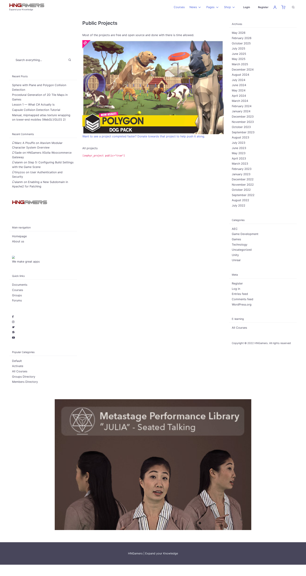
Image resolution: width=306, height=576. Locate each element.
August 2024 (240, 74)
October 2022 (241, 189)
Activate (17, 366)
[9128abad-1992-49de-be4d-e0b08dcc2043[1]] (152, 87)
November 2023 (243, 122)
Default (17, 361)
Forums (17, 300)
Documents (19, 284)
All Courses (19, 371)
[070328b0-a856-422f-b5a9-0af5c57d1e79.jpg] (153, 464)
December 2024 (243, 69)
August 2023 (240, 137)
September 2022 (243, 195)
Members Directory (25, 381)
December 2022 (243, 179)
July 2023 (238, 142)
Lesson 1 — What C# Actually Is (33, 104)
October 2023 (241, 127)
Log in (236, 288)
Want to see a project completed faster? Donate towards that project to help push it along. (143, 136)
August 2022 (240, 200)
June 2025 (239, 54)
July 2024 (238, 80)
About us (18, 241)
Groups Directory (23, 376)
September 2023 (243, 132)
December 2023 (243, 116)
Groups (17, 295)
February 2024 (241, 106)
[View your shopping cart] (283, 7)
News (193, 7)
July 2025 (238, 48)
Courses (179, 7)
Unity (235, 255)
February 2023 (241, 169)
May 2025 (238, 59)
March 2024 (240, 101)
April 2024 (239, 95)
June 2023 (239, 148)
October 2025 (241, 43)
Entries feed (240, 294)
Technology (239, 244)
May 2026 (238, 32)
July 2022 (238, 205)
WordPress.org (241, 304)
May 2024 (238, 90)
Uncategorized (242, 249)
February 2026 (241, 38)
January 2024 (241, 111)
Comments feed (242, 299)
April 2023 (239, 158)
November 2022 (243, 184)
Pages (210, 7)
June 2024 (239, 85)
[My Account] (274, 7)
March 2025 (240, 64)
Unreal (236, 260)
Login (246, 7)
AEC (235, 229)
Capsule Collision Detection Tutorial (36, 110)
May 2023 (238, 153)
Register (263, 7)
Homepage (19, 236)
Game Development (245, 234)
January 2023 (241, 174)
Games (236, 239)
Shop (227, 7)
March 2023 (240, 163)
